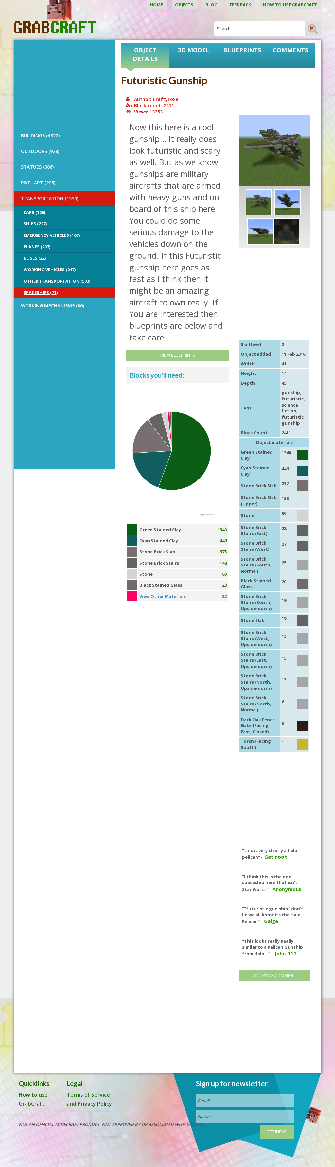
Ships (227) (35, 224)
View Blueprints (177, 355)
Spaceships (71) (41, 292)
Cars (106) (34, 212)
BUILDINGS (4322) (40, 135)
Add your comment (274, 975)
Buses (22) (35, 258)
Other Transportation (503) (57, 281)
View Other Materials (162, 596)
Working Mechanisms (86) (52, 306)
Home (157, 5)
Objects (184, 5)
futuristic (293, 399)
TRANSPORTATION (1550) (49, 198)
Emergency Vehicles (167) (52, 235)
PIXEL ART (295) (38, 183)
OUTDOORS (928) (40, 151)
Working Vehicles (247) (50, 269)
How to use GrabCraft (290, 5)
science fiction (290, 408)
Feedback (241, 5)
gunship (291, 392)
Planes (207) (37, 247)
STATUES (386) (37, 167)
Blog (212, 5)
